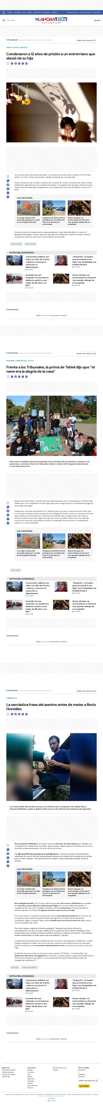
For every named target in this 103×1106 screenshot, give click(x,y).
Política (54, 12)
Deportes (37, 12)
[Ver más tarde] (8, 63)
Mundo (29, 12)
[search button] (4, 12)
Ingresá (97, 20)
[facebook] (15, 63)
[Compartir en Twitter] (19, 63)
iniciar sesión (46, 315)
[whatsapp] (12, 63)
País (23, 12)
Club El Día (96, 12)
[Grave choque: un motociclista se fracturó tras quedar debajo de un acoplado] (61, 279)
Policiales (46, 12)
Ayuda (63, 1096)
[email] (23, 63)
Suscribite (84, 1086)
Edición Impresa (72, 12)
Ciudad (9, 12)
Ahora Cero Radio (85, 12)
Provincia (17, 12)
